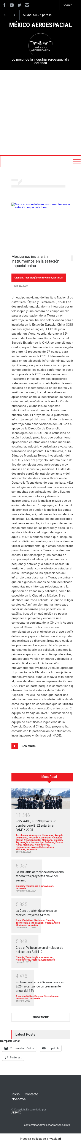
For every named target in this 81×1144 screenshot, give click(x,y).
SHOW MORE (40, 1017)
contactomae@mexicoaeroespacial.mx (47, 1125)
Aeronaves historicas (41, 835)
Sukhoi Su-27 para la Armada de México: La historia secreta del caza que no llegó (39, 15)
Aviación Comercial (40, 837)
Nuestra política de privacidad (40, 1138)
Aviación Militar (24, 996)
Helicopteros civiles (27, 847)
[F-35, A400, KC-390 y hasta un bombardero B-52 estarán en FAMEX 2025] (40, 798)
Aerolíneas (22, 835)
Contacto (31, 1094)
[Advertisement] (40, 112)
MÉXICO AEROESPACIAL (40, 25)
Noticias (58, 277)
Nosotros (18, 1099)
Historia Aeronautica (43, 959)
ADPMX (16, 1112)
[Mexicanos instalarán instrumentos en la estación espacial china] (43, 226)
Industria (32, 849)
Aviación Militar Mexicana (38, 840)
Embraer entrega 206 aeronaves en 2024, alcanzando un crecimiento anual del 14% (40, 986)
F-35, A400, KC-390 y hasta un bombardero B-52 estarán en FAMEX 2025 (36, 825)
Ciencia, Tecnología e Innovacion (33, 277)
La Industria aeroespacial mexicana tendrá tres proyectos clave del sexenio (40, 876)
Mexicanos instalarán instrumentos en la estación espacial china (35, 261)
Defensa (49, 842)
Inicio (15, 1094)
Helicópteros (42, 844)
